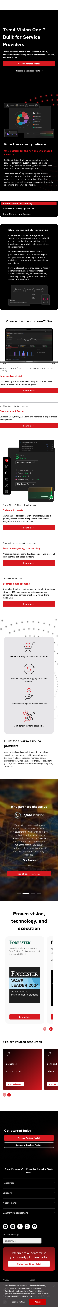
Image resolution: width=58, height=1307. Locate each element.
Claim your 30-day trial (24, 1263)
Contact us (29, 398)
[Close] (54, 1286)
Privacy (6, 1280)
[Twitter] (20, 1226)
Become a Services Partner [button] (29, 71)
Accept (37, 1302)
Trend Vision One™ (14, 1169)
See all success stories (23, 864)
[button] (19, 893)
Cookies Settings (18, 1302)
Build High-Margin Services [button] (17, 214)
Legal (32, 1280)
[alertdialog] (29, 1294)
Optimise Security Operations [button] (18, 209)
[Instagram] (27, 1226)
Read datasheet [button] (14, 1084)
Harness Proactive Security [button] (17, 203)
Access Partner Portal (21, 63)
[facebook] (12, 1226)
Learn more (17, 390)
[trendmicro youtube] (34, 1226)
